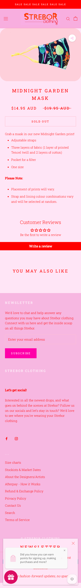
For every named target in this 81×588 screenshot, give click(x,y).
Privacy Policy (15, 498)
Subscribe (21, 353)
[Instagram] (16, 438)
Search (10, 513)
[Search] (68, 18)
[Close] (73, 543)
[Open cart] (75, 18)
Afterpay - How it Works (22, 484)
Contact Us (13, 505)
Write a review (40, 246)
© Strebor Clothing (40, 538)
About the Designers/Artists (25, 477)
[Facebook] (6, 438)
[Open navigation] (6, 18)
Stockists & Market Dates (23, 470)
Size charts (13, 462)
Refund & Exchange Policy (24, 491)
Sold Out (40, 121)
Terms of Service (17, 520)
